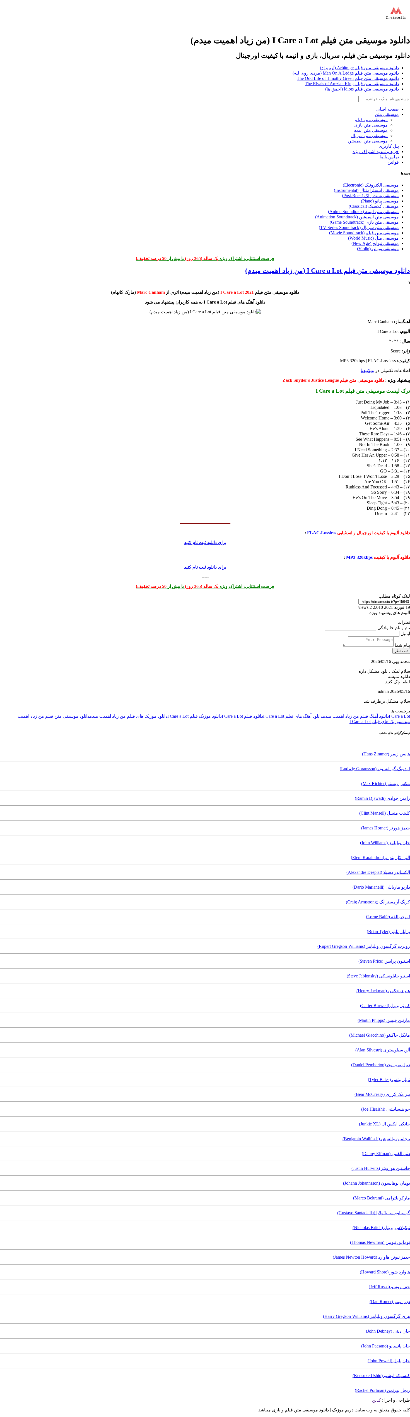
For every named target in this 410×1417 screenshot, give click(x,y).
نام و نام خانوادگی (393, 627)
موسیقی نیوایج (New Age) (375, 243)
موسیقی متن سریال (369, 135)
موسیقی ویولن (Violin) (378, 248)
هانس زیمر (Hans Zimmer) (386, 754)
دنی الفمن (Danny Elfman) (386, 1153)
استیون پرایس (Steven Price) (384, 961)
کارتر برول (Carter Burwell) (385, 1005)
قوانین (393, 162)
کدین (376, 1400)
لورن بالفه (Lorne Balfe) (388, 916)
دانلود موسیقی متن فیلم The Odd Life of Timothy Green (348, 78)
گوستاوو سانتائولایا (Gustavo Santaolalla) (373, 1212)
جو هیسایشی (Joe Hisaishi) (385, 1109)
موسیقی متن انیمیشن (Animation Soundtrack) (357, 216)
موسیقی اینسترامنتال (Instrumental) (366, 190)
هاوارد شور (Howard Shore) (385, 1272)
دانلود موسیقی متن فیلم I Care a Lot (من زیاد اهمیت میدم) (327, 270)
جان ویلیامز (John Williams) (385, 842)
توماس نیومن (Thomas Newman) (380, 1242)
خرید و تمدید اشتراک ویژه (376, 151)
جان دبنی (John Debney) (388, 1331)
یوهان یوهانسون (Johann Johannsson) (376, 1183)
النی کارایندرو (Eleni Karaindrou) (380, 857)
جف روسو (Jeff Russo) (389, 1286)
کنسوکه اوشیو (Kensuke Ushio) (381, 1375)
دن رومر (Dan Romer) (390, 1301)
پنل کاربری (389, 146)
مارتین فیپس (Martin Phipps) (384, 1020)
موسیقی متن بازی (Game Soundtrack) (364, 222)
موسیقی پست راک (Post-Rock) (370, 195)
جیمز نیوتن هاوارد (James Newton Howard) (371, 1257)
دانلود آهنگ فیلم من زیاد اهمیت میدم (356, 716)
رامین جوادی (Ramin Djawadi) (382, 798)
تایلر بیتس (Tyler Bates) (389, 1079)
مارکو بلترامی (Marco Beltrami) (381, 1198)
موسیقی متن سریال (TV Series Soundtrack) (359, 227)
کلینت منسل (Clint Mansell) (384, 813)
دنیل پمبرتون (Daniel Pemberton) (380, 1064)
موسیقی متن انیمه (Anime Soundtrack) (363, 211)
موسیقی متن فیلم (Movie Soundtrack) (364, 232)
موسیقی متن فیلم (371, 119)
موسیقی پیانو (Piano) (380, 201)
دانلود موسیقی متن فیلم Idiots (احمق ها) (362, 89)
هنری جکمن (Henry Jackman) (383, 990)
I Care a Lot (399, 716)
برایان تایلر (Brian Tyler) (388, 931)
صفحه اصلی (387, 109)
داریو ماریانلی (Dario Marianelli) (381, 887)
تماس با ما (389, 156)
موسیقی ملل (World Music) (373, 238)
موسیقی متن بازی (371, 125)
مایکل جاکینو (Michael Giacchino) (379, 1035)
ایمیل (404, 633)
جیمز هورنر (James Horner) (385, 828)
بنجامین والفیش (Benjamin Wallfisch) (376, 1138)
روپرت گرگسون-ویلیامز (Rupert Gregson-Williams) (363, 946)
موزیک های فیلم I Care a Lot (375, 721)
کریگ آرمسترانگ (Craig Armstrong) (378, 902)
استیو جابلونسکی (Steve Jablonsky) (378, 976)
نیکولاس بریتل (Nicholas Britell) (381, 1227)
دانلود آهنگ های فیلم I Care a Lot (293, 716)
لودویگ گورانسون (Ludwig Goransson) (375, 768)
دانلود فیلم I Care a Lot (242, 716)
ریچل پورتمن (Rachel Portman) (382, 1390)
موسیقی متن (387, 114)
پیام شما (402, 645)
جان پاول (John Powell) (389, 1360)
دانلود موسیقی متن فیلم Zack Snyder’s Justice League (333, 380)
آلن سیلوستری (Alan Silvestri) (382, 1050)
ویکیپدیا (367, 370)
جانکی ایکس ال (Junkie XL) (384, 1124)
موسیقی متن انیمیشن (368, 141)
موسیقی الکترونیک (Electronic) (371, 185)
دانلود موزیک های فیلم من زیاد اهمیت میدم (128, 716)
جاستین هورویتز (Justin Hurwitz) (380, 1168)
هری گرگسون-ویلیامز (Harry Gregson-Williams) (366, 1316)
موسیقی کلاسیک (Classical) (374, 206)
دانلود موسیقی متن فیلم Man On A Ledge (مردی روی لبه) (346, 73)
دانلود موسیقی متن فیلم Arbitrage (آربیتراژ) (359, 67)
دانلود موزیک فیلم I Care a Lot (194, 716)
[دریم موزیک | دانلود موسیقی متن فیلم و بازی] (396, 26)
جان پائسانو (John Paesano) (385, 1346)
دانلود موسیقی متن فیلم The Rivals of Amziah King (352, 83)
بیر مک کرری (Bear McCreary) (382, 1094)
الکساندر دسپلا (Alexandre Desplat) (378, 872)
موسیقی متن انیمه (371, 130)
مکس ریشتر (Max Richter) (385, 783)
